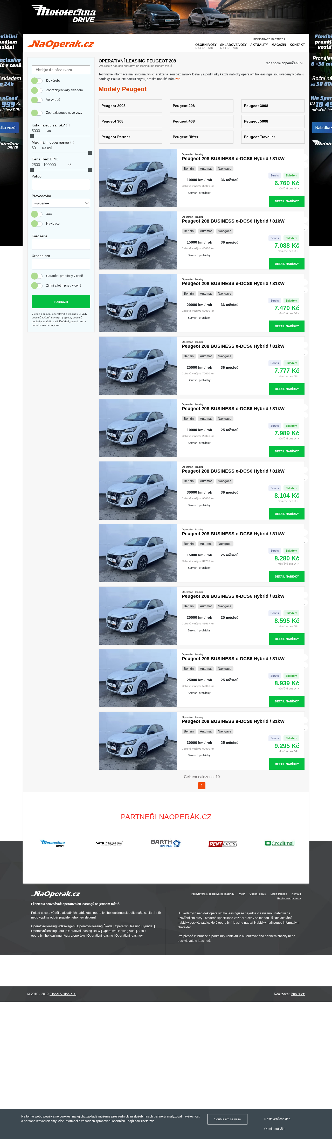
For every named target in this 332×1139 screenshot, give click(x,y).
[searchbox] (34, 183)
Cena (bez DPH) (45, 159)
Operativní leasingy (129, 935)
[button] (302, 843)
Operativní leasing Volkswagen (53, 926)
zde (152, 1121)
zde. (178, 79)
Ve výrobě (53, 100)
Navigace (53, 223)
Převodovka (41, 196)
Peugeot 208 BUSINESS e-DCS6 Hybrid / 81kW (233, 157)
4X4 (49, 214)
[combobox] (61, 184)
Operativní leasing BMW (83, 931)
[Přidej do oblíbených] (305, 165)
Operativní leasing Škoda (95, 926)
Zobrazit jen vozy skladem (64, 90)
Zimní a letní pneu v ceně (63, 285)
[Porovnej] (305, 157)
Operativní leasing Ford (47, 931)
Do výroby (53, 80)
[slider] (32, 136)
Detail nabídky (287, 201)
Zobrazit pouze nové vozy (64, 113)
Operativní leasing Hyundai (134, 926)
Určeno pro (41, 256)
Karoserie (39, 236)
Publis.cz (298, 994)
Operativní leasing (100, 935)
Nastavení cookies (277, 1119)
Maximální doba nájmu (50, 142)
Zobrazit (61, 301)
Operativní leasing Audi (119, 931)
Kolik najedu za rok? (48, 125)
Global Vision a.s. (63, 994)
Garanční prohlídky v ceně (64, 276)
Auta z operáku (74, 935)
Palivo (37, 176)
